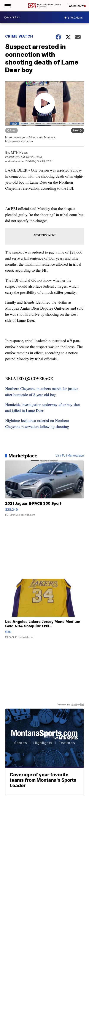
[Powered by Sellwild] (77, 704)
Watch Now (76, 6)
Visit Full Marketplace (70, 455)
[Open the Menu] (7, 5)
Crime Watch (19, 36)
